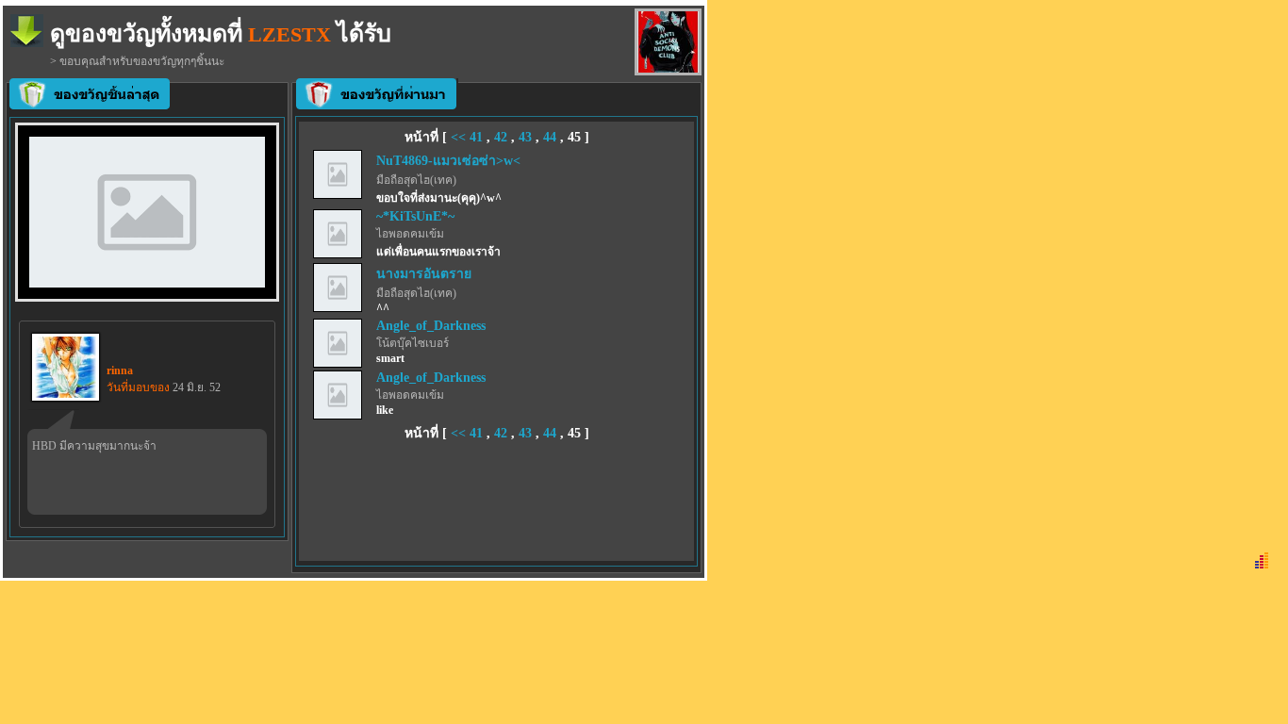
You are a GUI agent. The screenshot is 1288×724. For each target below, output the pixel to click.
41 (476, 137)
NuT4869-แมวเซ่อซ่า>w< (448, 161)
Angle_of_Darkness (431, 326)
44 (549, 137)
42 (500, 137)
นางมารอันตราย (423, 274)
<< (460, 137)
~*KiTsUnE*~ (415, 216)
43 (525, 137)
